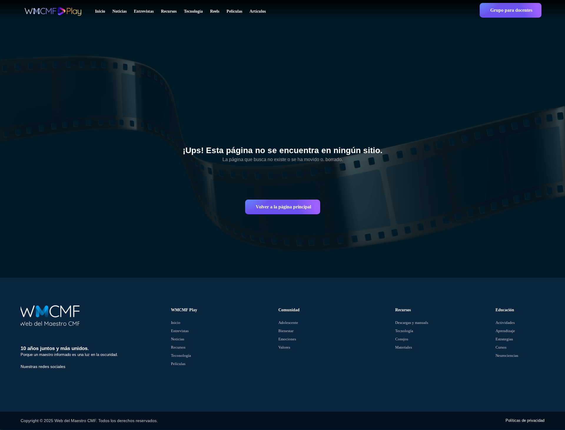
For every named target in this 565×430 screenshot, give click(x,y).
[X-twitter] (48, 379)
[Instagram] (68, 379)
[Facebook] (28, 379)
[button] (510, 10)
